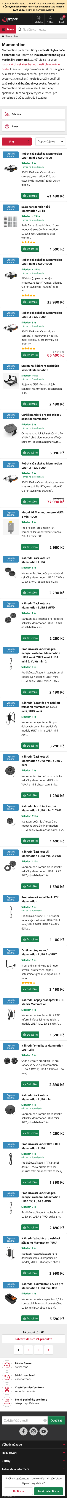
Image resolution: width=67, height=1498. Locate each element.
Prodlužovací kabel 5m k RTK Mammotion (39, 899)
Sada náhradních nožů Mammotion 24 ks (35, 209)
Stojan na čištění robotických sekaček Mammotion (40, 368)
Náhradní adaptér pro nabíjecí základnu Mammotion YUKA (40, 1240)
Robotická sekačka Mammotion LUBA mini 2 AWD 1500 (41, 155)
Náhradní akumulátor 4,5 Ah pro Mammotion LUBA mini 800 (42, 1286)
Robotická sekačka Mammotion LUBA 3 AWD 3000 (41, 315)
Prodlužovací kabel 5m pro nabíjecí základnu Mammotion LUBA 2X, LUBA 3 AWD (40, 1197)
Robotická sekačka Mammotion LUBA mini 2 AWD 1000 (41, 262)
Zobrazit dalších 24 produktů (33, 1339)
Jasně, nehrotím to (48, 1491)
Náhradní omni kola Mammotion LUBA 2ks (42, 1047)
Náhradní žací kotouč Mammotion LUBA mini (36, 1097)
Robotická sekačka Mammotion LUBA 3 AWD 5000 (41, 465)
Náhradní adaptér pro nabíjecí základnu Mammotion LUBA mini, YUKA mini (40, 707)
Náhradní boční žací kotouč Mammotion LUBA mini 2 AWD (41, 808)
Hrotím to (18, 1491)
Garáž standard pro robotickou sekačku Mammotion (41, 417)
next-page (48, 1350)
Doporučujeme (46, 141)
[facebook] (23, 1431)
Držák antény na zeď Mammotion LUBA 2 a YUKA (39, 952)
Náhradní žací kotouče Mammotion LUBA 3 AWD (38, 605)
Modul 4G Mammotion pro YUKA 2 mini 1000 (42, 514)
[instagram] (33, 1431)
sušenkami (23, 1478)
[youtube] (43, 1431)
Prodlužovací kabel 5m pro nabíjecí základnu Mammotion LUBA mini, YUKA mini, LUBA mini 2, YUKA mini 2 (40, 655)
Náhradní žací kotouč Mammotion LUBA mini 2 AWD (41, 853)
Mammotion (12, 36)
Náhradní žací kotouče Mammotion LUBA (35, 560)
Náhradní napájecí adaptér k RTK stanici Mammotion (42, 1002)
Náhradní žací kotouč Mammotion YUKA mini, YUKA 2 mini (41, 760)
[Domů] (4, 36)
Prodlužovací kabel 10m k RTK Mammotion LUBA (40, 1146)
